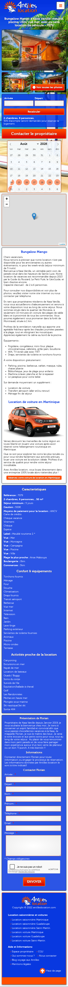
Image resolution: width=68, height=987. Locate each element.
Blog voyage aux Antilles (25, 960)
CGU (40, 951)
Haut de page (53, 970)
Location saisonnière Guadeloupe (31, 924)
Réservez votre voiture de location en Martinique (34, 477)
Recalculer (34, 111)
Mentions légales (21, 964)
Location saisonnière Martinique (30, 919)
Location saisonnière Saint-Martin (31, 928)
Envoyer (34, 882)
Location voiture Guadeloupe (28, 936)
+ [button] (7, 199)
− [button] (7, 204)
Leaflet (62, 244)
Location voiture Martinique (27, 932)
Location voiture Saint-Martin (28, 940)
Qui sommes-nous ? (23, 955)
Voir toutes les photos (49, 87)
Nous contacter (47, 955)
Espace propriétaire (22, 951)
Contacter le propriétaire (34, 133)
